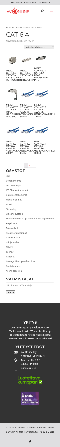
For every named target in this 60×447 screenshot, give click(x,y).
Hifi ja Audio (12, 242)
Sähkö (9, 204)
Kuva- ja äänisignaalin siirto (20, 261)
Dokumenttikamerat (16, 194)
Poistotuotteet (13, 266)
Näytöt (9, 247)
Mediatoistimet (14, 199)
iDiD (8, 175)
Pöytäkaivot (12, 228)
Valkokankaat (13, 237)
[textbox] (31, 285)
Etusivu (9, 27)
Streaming (11, 209)
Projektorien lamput (16, 232)
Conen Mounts (13, 180)
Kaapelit (10, 256)
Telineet (10, 251)
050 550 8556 (16, 2)
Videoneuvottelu (14, 213)
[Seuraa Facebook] (30, 442)
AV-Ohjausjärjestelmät (17, 190)
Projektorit (11, 223)
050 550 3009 (30, 2)
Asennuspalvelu (14, 270)
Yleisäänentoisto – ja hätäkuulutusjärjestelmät (30, 218)
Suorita (10, 292)
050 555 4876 (44, 2)
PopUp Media (47, 431)
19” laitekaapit (13, 185)
